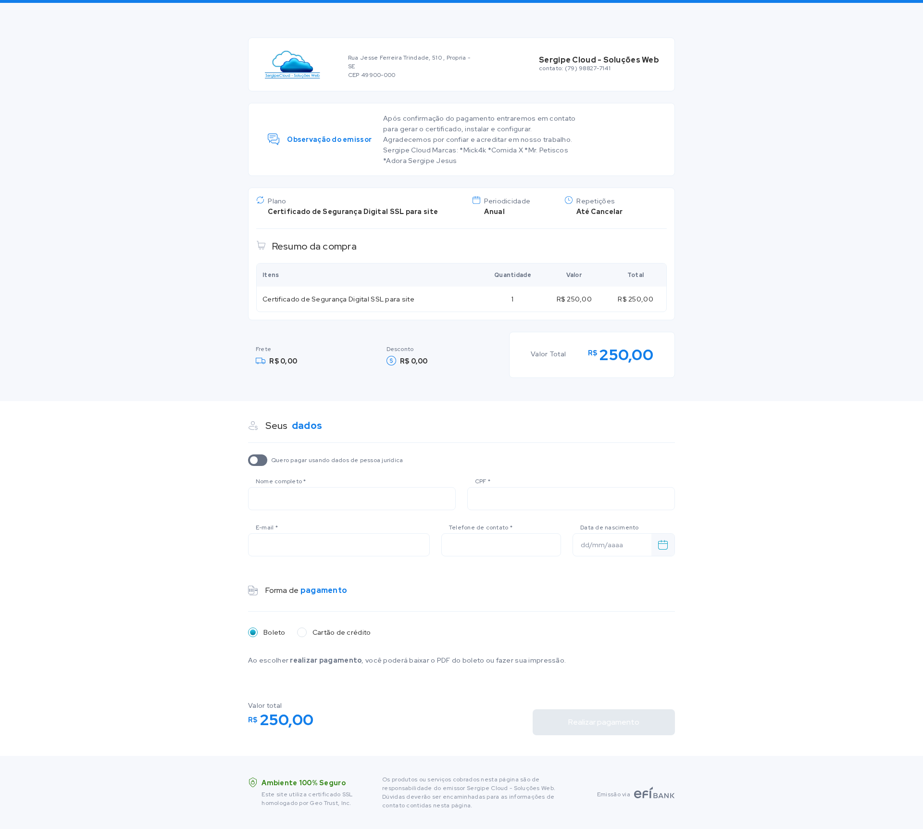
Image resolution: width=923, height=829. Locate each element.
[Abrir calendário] (662, 545)
